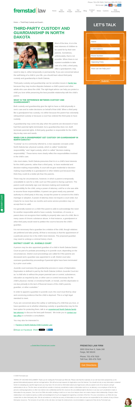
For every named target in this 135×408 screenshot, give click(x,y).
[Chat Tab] (67, 204)
